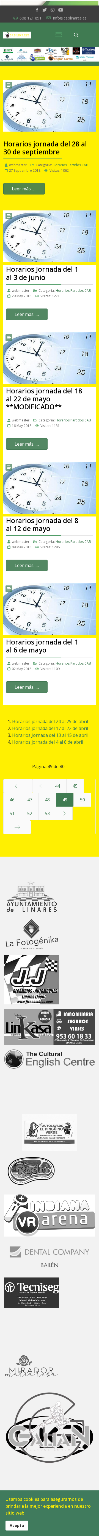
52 (29, 813)
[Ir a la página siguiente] (64, 813)
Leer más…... (24, 189)
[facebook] (37, 10)
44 (57, 786)
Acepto (17, 1525)
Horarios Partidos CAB (70, 165)
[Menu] (58, 35)
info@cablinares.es (70, 18)
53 (47, 813)
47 (29, 800)
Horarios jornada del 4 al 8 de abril (47, 742)
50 (82, 800)
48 (47, 800)
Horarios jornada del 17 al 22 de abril (50, 728)
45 (75, 786)
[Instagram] (52, 10)
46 (12, 800)
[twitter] (44, 10)
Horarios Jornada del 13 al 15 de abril (50, 735)
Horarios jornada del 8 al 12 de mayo (42, 524)
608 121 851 (31, 18)
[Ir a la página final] (17, 827)
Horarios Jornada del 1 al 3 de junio (42, 273)
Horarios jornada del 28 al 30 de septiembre (45, 147)
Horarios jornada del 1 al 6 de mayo (42, 645)
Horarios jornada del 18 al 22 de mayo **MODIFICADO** (44, 399)
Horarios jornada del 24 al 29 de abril (50, 721)
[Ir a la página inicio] (18, 786)
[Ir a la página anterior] (40, 786)
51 (12, 813)
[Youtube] (60, 10)
